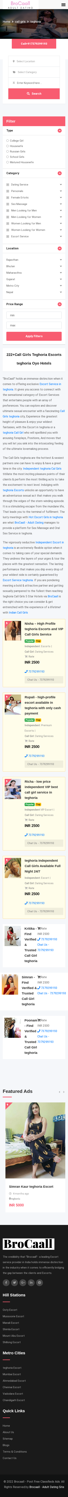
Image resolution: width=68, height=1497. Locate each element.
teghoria (35, 21)
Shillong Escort (12, 1342)
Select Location (26, 61)
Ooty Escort (10, 1309)
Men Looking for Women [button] (26, 217)
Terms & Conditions (15, 1451)
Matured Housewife (22, 162)
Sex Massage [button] (19, 204)
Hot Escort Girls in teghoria (46, 517)
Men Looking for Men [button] (24, 210)
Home (6, 21)
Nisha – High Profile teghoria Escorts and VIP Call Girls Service (44, 629)
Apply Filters (34, 336)
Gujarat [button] (10, 279)
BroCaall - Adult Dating (29, 522)
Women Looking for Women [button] (28, 230)
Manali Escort (11, 1322)
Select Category (27, 72)
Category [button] (12, 173)
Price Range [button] (14, 304)
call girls (20, 21)
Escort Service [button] (20, 236)
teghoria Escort (12, 1367)
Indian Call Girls (18, 612)
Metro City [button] (12, 285)
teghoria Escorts (13, 490)
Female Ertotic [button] (20, 197)
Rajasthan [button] (12, 259)
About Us (8, 1432)
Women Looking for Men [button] (26, 223)
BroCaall (53, 596)
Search (36, 93)
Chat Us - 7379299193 (40, 679)
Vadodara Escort (13, 1393)
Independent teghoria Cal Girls (42, 468)
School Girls (17, 157)
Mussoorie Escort (13, 1316)
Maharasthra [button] (14, 272)
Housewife (16, 146)
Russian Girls (17, 151)
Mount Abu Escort (14, 1335)
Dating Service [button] (19, 184)
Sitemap (8, 1438)
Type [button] (9, 130)
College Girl (16, 140)
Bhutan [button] (10, 266)
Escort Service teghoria (18, 580)
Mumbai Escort (12, 1374)
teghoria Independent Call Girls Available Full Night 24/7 (43, 866)
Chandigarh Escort (14, 1400)
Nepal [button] (9, 292)
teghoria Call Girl (13, 432)
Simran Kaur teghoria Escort (28, 1186)
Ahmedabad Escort (14, 1380)
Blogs (6, 1445)
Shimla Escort (11, 1329)
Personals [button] (17, 191)
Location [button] (12, 248)
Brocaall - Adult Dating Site (46, 1487)
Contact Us (10, 1458)
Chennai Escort (12, 1387)
